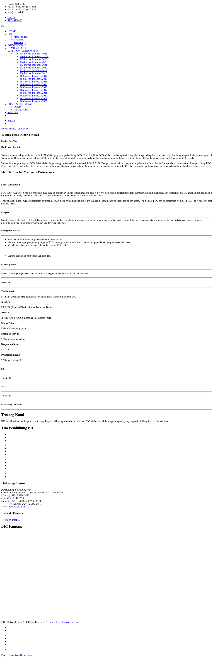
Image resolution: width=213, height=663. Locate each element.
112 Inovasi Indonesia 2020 (33, 67)
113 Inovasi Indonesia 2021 (33, 64)
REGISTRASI (14, 20)
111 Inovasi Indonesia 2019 (33, 70)
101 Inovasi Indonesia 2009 (33, 98)
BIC (9, 34)
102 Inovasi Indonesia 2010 (33, 95)
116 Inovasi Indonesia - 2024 (34, 56)
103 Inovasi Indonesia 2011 (33, 92)
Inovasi (11, 120)
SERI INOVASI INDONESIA (22, 50)
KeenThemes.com (23, 655)
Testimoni (18, 42)
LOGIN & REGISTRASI (20, 104)
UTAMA (12, 31)
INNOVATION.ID (16, 45)
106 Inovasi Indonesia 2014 (33, 84)
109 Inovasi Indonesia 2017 (33, 76)
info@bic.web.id (17, 506)
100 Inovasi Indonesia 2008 (33, 101)
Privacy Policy (53, 622)
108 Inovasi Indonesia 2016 (33, 78)
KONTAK (12, 112)
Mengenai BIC (21, 36)
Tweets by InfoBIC (10, 519)
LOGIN (11, 17)
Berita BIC (19, 39)
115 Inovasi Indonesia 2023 (33, 59)
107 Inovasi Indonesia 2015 (33, 81)
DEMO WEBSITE (17, 48)
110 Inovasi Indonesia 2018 (33, 73)
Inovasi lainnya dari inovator (15, 128)
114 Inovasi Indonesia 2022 (33, 62)
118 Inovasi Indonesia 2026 (33, 53)
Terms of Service (70, 622)
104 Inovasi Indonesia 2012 (33, 90)
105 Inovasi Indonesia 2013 (33, 87)
